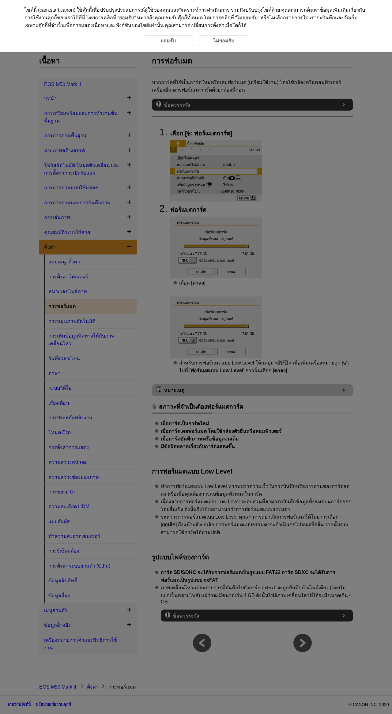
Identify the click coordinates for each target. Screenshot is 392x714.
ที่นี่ (81, 17)
